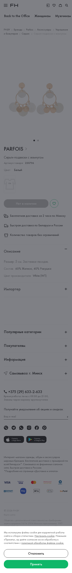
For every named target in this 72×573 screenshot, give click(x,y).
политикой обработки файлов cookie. (42, 543)
